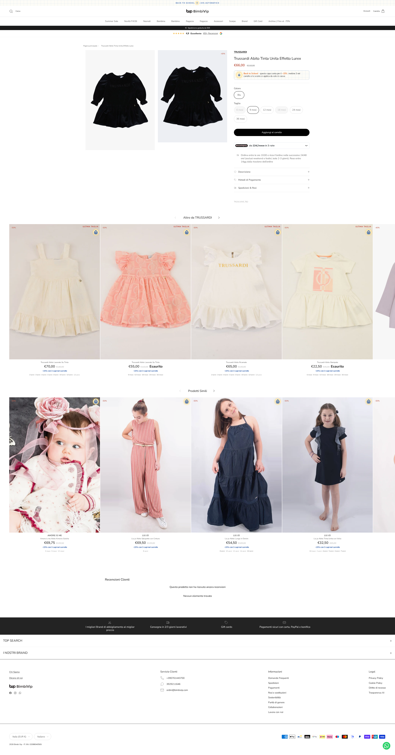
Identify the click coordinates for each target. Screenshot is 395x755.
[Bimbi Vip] (197, 11)
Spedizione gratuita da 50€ (199, 28)
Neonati (147, 21)
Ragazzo (204, 21)
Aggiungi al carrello (272, 132)
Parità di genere (276, 702)
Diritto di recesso (377, 687)
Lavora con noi (275, 712)
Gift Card (258, 21)
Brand (244, 21)
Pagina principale (90, 46)
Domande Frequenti (278, 678)
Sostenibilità (274, 697)
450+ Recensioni (210, 33)
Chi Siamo (14, 672)
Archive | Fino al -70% (279, 21)
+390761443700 (175, 678)
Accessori (218, 21)
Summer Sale (111, 21)
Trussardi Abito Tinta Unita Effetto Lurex (117, 46)
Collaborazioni (275, 707)
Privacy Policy (376, 678)
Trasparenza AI (376, 692)
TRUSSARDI (240, 52)
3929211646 (173, 684)
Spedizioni (273, 683)
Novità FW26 (130, 21)
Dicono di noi (16, 678)
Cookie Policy (375, 683)
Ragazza (190, 21)
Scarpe (232, 21)
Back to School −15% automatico (197, 3)
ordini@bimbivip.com (177, 690)
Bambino (175, 21)
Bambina (161, 21)
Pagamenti (273, 687)
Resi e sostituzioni (277, 692)
